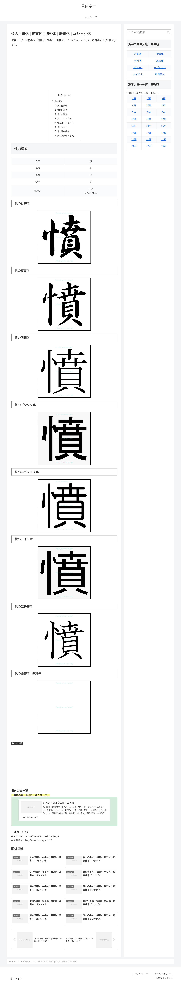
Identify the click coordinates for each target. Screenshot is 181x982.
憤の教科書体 (63, 131)
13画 (133, 126)
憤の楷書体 (62, 110)
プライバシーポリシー (162, 974)
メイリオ (137, 74)
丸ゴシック (160, 67)
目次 (60, 95)
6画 (163, 105)
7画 (134, 112)
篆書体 (160, 61)
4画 (134, 105)
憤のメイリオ (63, 127)
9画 (163, 112)
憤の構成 (58, 101)
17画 (148, 132)
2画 (149, 98)
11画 (148, 119)
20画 (148, 139)
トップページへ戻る (141, 974)
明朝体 (137, 61)
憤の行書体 (62, 105)
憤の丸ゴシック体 (65, 122)
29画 (163, 146)
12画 (163, 119)
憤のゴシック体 (64, 118)
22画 (133, 146)
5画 (149, 105)
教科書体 (160, 74)
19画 (133, 139)
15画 (163, 126)
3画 (163, 98)
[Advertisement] (64, 68)
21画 (163, 139)
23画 (148, 146)
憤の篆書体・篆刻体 (66, 135)
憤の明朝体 (62, 114)
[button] (168, 32)
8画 (149, 112)
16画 (133, 132)
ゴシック (137, 67)
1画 (134, 98)
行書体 (137, 54)
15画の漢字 (18, 743)
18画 (163, 132)
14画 (148, 126)
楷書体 (160, 54)
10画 (133, 119)
